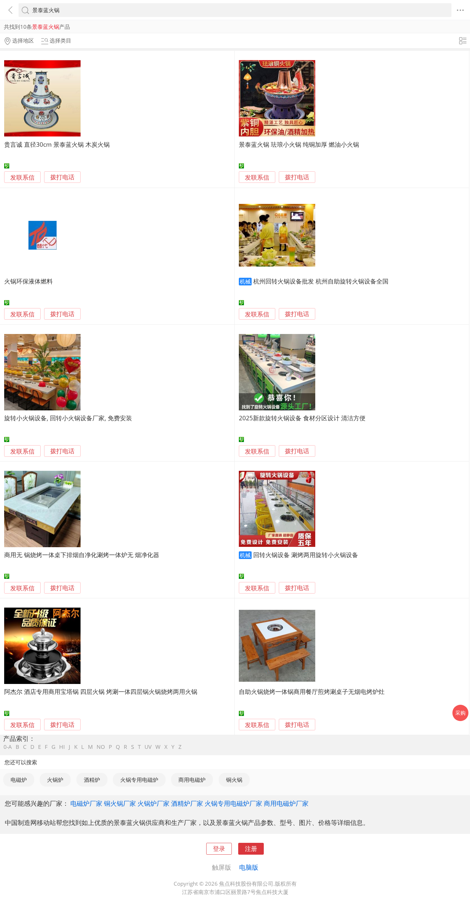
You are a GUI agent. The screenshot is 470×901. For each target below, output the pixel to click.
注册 (251, 848)
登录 (219, 848)
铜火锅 (234, 779)
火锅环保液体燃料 (28, 281)
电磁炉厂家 (86, 803)
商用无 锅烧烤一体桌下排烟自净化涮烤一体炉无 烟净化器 (81, 555)
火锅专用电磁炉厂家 (233, 803)
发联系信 (22, 177)
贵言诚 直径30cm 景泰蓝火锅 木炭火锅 (57, 144)
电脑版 (248, 867)
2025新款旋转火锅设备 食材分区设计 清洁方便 (302, 418)
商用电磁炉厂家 (286, 803)
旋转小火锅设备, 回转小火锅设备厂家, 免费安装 (68, 418)
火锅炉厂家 (153, 803)
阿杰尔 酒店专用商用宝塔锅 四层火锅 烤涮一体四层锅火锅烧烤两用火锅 (100, 691)
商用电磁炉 (192, 779)
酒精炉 (92, 779)
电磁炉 (19, 779)
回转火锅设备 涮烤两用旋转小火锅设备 (305, 555)
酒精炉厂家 (187, 803)
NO (101, 747)
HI (62, 747)
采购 (460, 712)
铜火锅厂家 (120, 803)
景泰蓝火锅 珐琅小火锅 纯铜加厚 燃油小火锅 (299, 144)
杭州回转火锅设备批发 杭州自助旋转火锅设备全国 (320, 281)
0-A (8, 747)
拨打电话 (62, 177)
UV (148, 747)
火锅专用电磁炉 (139, 779)
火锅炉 (55, 779)
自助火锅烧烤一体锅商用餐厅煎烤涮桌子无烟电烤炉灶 (312, 691)
